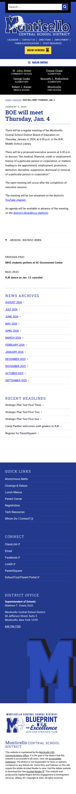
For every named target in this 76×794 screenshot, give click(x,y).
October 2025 (14, 373)
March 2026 (13, 337)
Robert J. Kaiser (21, 88)
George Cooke (21, 80)
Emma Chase (54, 72)
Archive (15, 240)
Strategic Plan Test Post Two (22, 412)
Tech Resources (15, 512)
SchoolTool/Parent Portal (21, 577)
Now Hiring (36, 50)
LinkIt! (9, 564)
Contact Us (28, 40)
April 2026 (12, 330)
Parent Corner (13, 499)
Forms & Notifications (27, 43)
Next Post (12, 272)
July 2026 (11, 309)
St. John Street (21, 72)
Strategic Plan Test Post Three (23, 405)
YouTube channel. (16, 200)
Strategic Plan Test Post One (22, 419)
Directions (45, 40)
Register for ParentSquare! (20, 433)
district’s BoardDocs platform (30, 213)
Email (8, 551)
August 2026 (13, 302)
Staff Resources (52, 43)
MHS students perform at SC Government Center (34, 262)
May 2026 (11, 323)
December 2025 (15, 359)
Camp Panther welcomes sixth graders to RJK (32, 426)
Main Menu (40, 62)
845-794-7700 (13, 626)
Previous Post (15, 257)
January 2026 (14, 352)
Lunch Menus (13, 492)
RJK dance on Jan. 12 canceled (23, 277)
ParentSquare (13, 570)
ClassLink (11, 544)
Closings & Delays (16, 485)
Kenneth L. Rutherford (54, 80)
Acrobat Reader (34, 771)
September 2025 (16, 380)
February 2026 (15, 344)
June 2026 (11, 316)
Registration (12, 505)
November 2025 (15, 366)
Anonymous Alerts (16, 479)
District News (32, 240)
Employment (62, 40)
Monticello (54, 88)
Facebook (11, 557)
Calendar (12, 40)
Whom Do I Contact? (18, 518)
